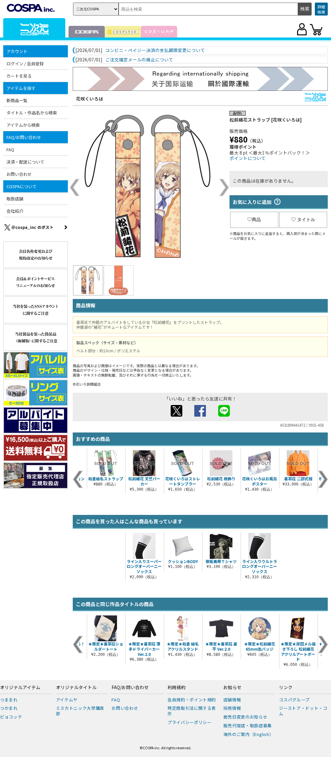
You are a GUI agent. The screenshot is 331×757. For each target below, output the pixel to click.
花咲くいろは (89, 98)
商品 (256, 219)
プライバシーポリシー (189, 722)
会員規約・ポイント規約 (191, 700)
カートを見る (19, 76)
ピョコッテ (11, 717)
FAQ (10, 149)
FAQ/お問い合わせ (130, 687)
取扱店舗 (14, 199)
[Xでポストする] (176, 414)
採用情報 (232, 708)
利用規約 (176, 687)
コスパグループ (294, 700)
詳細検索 (321, 9)
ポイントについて (248, 158)
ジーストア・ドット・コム (303, 711)
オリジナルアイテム (20, 687)
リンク (286, 687)
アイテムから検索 (23, 125)
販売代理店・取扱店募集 (247, 725)
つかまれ (9, 708)
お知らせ (232, 687)
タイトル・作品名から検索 (31, 113)
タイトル (306, 219)
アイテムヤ (67, 700)
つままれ (9, 700)
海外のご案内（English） (248, 734)
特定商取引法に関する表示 (191, 711)
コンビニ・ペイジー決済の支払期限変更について (155, 50)
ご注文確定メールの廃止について (139, 60)
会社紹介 (14, 211)
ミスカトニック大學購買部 (80, 711)
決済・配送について (25, 162)
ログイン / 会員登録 (25, 63)
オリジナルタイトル (76, 687)
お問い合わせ (19, 174)
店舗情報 (232, 700)
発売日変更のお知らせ (245, 717)
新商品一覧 (16, 100)
